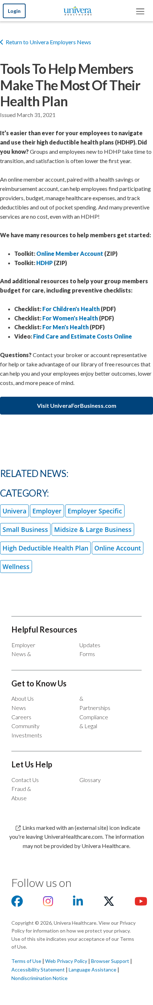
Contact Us (25, 779)
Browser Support (110, 961)
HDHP (44, 262)
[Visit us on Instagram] (48, 903)
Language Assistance (93, 969)
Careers (21, 717)
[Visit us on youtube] (140, 903)
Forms (87, 653)
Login (14, 11)
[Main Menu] (140, 11)
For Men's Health (65, 327)
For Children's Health (71, 308)
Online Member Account (69, 253)
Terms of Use (26, 961)
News (18, 707)
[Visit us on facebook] (17, 903)
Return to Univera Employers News (48, 42)
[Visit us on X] (109, 903)
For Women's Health (70, 318)
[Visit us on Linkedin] (78, 903)
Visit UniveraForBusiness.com (76, 405)
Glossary (90, 779)
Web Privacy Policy (66, 961)
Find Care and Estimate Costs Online (82, 336)
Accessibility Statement (38, 969)
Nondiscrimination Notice (39, 978)
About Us (22, 698)
